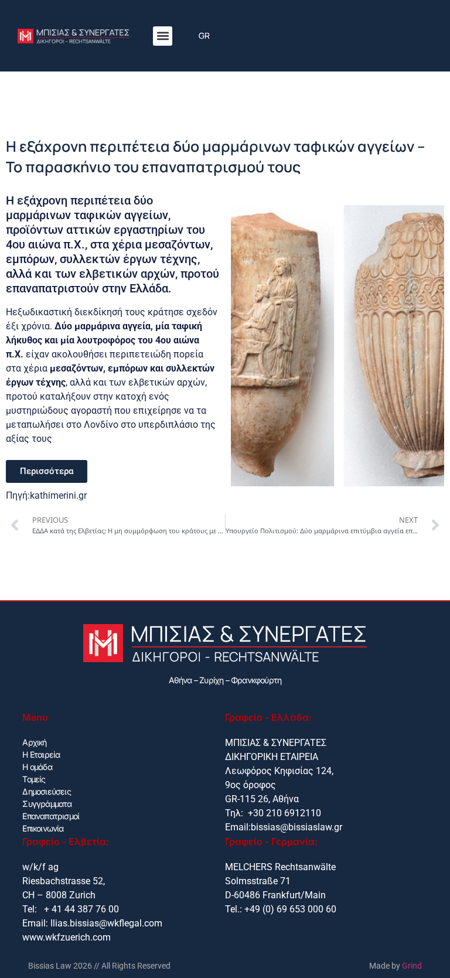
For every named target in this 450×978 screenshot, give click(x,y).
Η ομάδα (37, 767)
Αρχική (34, 742)
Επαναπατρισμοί (50, 816)
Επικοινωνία (42, 828)
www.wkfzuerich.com (66, 937)
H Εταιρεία (41, 754)
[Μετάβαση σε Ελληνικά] (204, 36)
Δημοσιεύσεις (46, 791)
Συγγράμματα (46, 804)
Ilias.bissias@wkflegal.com (106, 923)
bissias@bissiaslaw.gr (296, 827)
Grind (412, 965)
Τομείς (33, 779)
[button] (162, 36)
